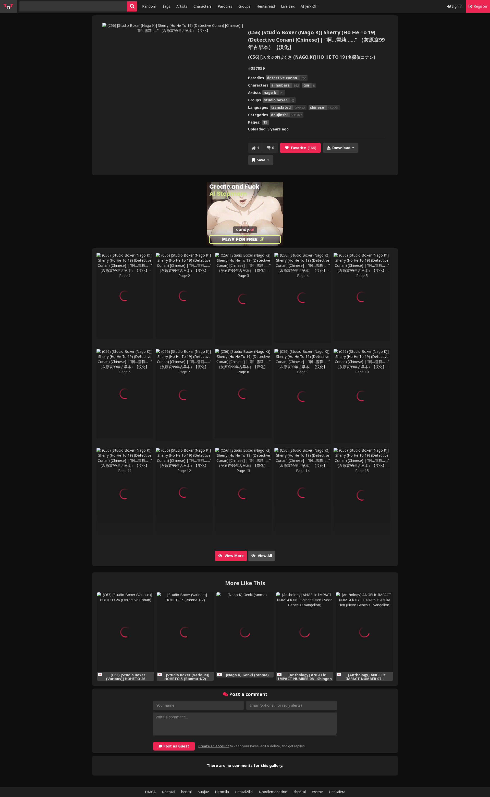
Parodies (225, 6)
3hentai (299, 791)
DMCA (150, 791)
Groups (244, 6)
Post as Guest (175, 746)
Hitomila (222, 791)
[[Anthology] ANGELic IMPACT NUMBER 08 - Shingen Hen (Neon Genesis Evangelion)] (304, 632)
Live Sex (288, 6)
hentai (186, 791)
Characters (202, 6)
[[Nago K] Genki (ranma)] (245, 632)
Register (480, 6)
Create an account (213, 746)
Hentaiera (337, 791)
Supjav (203, 791)
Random (149, 6)
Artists (181, 6)
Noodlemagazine (273, 791)
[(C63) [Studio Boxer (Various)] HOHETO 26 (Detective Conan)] (125, 632)
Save (261, 160)
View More (234, 555)
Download (341, 147)
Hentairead (265, 6)
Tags (166, 6)
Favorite (303, 147)
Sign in (456, 6)
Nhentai (168, 791)
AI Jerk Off (309, 6)
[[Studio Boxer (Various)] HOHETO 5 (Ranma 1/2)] (185, 632)
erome (317, 791)
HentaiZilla (244, 791)
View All (264, 555)
